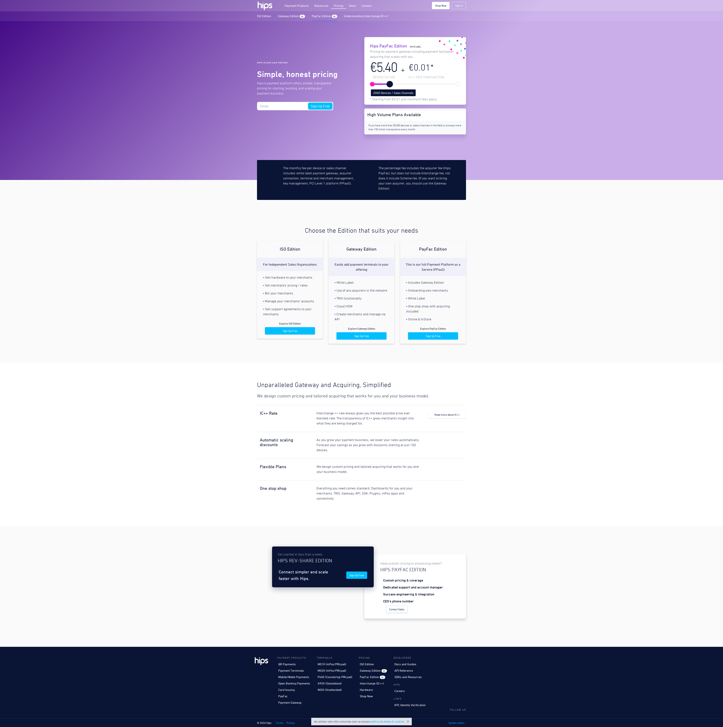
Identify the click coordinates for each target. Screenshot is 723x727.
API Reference (403, 670)
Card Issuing (286, 689)
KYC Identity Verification (410, 705)
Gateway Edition (291, 16)
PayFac (283, 696)
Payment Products (297, 5)
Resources (321, 5)
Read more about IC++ (447, 414)
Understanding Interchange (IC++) (366, 16)
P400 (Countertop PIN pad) (335, 677)
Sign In (459, 5)
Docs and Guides (405, 664)
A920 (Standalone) (330, 683)
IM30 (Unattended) (330, 689)
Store (352, 5)
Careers (367, 5)
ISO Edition (264, 16)
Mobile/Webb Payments (293, 677)
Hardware (366, 689)
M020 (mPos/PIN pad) (332, 670)
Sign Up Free (320, 106)
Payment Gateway (290, 702)
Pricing (338, 5)
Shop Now (440, 5)
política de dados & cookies (387, 721)
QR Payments (287, 664)
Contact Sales (423, 70)
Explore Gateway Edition (361, 328)
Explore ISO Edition (290, 323)
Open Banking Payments (294, 683)
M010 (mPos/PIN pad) (332, 664)
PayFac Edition (324, 16)
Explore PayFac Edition (433, 328)
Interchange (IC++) (372, 683)
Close (408, 721)
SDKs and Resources (408, 677)
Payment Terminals (291, 670)
